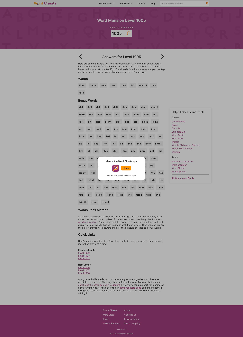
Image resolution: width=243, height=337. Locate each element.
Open (126, 168)
